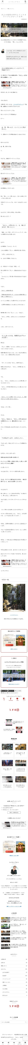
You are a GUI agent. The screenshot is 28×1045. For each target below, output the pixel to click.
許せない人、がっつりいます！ (11, 809)
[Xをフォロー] (10, 709)
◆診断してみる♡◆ (14, 855)
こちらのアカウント (18, 104)
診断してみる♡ (14, 649)
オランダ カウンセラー (12, 692)
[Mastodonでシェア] (4, 587)
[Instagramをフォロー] (18, 709)
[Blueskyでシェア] (6, 587)
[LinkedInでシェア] (24, 587)
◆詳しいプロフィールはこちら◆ (14, 906)
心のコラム (11, 690)
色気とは (4, 692)
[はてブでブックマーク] (17, 587)
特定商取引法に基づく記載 (20, 1034)
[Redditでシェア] (15, 587)
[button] (24, 699)
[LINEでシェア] (19, 587)
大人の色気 (4, 690)
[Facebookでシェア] (11, 587)
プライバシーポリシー (7, 1034)
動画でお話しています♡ (14, 684)
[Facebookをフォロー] (13, 709)
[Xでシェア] (2, 587)
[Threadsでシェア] (13, 587)
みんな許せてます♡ (8, 807)
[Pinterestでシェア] (22, 587)
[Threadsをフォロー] (15, 709)
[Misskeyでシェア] (9, 587)
